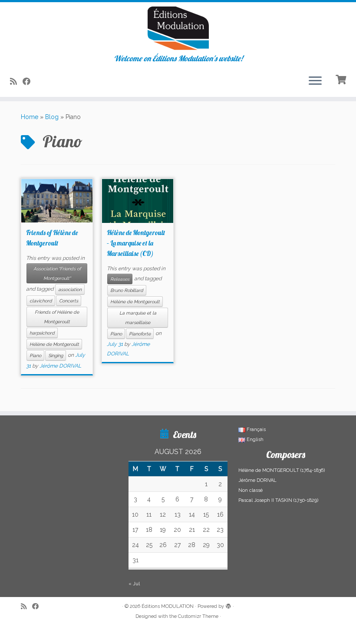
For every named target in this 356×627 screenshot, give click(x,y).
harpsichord (42, 332)
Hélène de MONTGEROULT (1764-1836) (281, 470)
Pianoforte (140, 333)
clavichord (41, 300)
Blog (52, 116)
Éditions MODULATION (168, 606)
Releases (119, 279)
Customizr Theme (198, 616)
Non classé (250, 490)
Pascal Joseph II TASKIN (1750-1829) (278, 500)
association (70, 289)
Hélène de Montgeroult (54, 344)
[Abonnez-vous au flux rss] (16, 81)
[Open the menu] (315, 81)
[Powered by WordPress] (228, 605)
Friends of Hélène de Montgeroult (57, 316)
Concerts (68, 300)
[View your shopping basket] (342, 78)
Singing (55, 355)
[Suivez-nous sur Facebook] (29, 81)
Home (29, 116)
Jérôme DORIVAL (60, 366)
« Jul (134, 584)
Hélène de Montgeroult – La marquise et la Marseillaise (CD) (136, 243)
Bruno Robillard (126, 290)
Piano (35, 355)
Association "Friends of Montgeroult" (57, 273)
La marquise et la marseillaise (137, 317)
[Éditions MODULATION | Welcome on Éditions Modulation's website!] (178, 28)
